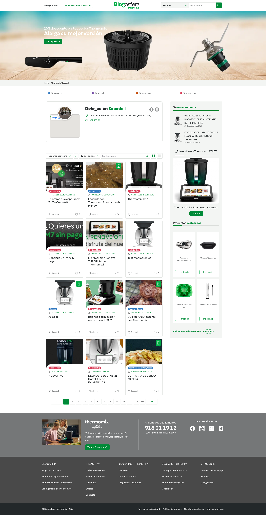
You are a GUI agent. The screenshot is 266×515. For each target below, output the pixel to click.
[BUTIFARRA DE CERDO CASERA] (144, 355)
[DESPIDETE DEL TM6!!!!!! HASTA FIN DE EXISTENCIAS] (104, 355)
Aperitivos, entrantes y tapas (140, 368)
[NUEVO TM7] (64, 355)
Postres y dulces (135, 309)
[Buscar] (219, 5)
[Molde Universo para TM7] (184, 290)
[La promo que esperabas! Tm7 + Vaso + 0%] (64, 178)
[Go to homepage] (126, 5)
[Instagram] (211, 428)
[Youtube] (202, 428)
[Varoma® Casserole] (208, 244)
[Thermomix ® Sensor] (208, 290)
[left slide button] (47, 61)
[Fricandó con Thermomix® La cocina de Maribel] (104, 178)
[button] (175, 5)
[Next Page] (152, 402)
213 (136, 401)
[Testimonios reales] (144, 237)
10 (123, 401)
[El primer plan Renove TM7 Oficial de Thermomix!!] (104, 237)
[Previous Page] (57, 402)
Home (46, 83)
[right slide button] (54, 61)
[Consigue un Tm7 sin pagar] (64, 237)
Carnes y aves (94, 191)
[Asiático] (64, 296)
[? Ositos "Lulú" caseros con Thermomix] (144, 296)
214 (142, 401)
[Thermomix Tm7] (144, 178)
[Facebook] (192, 428)
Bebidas (53, 309)
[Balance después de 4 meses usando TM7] (104, 296)
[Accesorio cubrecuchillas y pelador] (184, 244)
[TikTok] (221, 428)
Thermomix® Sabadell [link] (60, 83)
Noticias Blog (55, 191)
